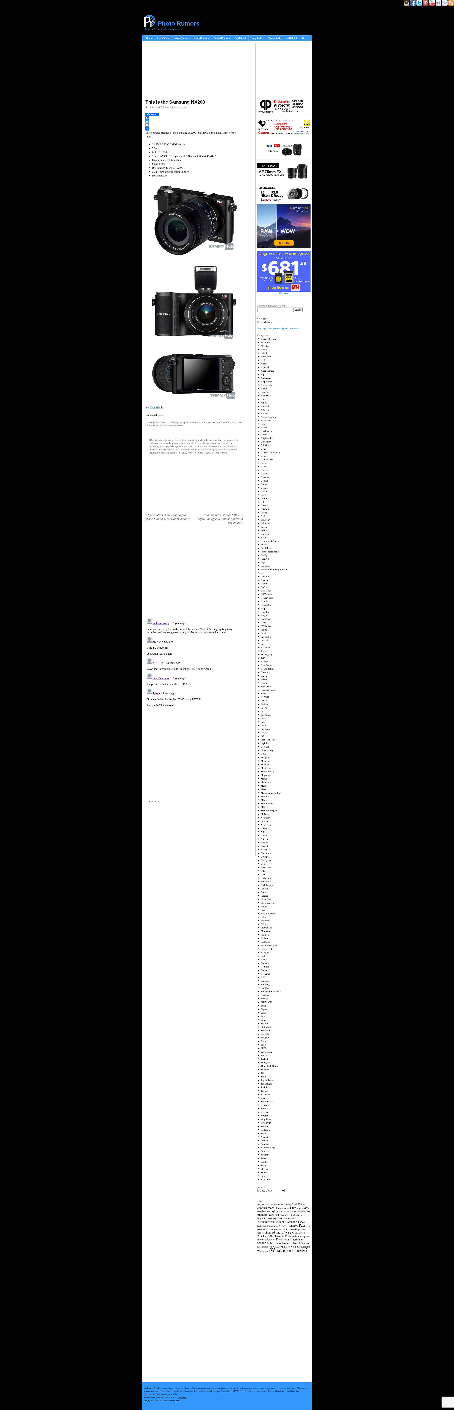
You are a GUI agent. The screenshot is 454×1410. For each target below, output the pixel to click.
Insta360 (265, 640)
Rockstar (265, 963)
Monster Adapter (269, 810)
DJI (262, 502)
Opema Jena (266, 867)
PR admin (153, 107)
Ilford (263, 633)
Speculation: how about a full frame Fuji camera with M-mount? (167, 517)
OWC (263, 874)
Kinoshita (265, 672)
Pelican (264, 888)
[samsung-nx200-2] (194, 219)
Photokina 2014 (265, 1236)
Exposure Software (270, 541)
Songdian (265, 1034)
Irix (262, 643)
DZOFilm (265, 519)
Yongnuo (265, 1154)
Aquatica (265, 392)
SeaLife (264, 998)
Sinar (263, 1012)
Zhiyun (264, 1168)
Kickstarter (264, 1221)
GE (262, 572)
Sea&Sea (265, 995)
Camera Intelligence (270, 452)
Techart (264, 1058)
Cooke (264, 484)
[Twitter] (194, 121)
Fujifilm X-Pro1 (296, 1215)
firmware (283, 1215)
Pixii (263, 909)
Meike (264, 778)
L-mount (278, 1222)
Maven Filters (267, 771)
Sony (263, 1044)
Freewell (265, 558)
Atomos (264, 413)
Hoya (263, 622)
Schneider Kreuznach (271, 991)
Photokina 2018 (297, 1236)
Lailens (264, 704)
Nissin (264, 835)
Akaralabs (265, 367)
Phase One (266, 899)
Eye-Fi (264, 544)
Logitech (265, 746)
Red (263, 956)
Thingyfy (265, 1062)
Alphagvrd (266, 377)
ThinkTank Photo (269, 1066)
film (308, 1211)
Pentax (264, 892)
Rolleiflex (265, 973)
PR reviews (266, 931)
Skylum (264, 1023)
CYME (264, 491)
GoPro (264, 587)
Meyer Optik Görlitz (270, 792)
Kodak (264, 679)
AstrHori (265, 409)
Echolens (265, 523)
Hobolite (265, 611)
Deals (263, 494)
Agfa (263, 360)
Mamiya (265, 760)
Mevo (264, 789)
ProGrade (265, 941)
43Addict (292, 38)
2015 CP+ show (272, 1204)
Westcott (265, 1126)
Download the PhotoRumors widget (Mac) (161, 1394)
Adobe (264, 349)
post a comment (175, 425)
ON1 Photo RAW (290, 1225)
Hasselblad (266, 604)
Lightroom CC (263, 1225)
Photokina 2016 (282, 1236)
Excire (264, 537)
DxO (263, 516)
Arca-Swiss (266, 395)
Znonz (264, 1172)
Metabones (266, 782)
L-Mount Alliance (295, 1222)
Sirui (263, 1016)
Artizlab (265, 402)
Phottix (264, 906)
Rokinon (265, 966)
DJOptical (265, 505)
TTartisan (265, 1094)
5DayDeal (261, 1204)
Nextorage (266, 824)
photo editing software (278, 1232)
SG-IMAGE (266, 1002)
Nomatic (265, 846)
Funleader (265, 565)
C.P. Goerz (266, 445)
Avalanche (266, 420)
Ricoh (264, 959)
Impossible (266, 636)
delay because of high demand (270, 1211)
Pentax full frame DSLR (277, 1229)
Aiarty (264, 363)
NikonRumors (182, 38)
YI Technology (268, 1147)
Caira (263, 448)
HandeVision (267, 597)
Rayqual (265, 952)
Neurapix (265, 821)
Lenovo (264, 725)
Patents (304, 1225)
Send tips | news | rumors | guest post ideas (278, 328)
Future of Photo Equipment (274, 569)
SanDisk (265, 987)
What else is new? (289, 1249)
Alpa (263, 374)
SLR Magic (266, 1027)
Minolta (265, 796)
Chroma (264, 473)
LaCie (264, 700)
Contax (264, 480)
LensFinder (163, 38)
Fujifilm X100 (264, 1218)
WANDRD (266, 1122)
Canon (264, 455)
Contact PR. (182, 1397)
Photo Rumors (179, 23)
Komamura (266, 686)
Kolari (264, 682)
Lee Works (266, 714)
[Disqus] (194, 661)
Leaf (263, 711)
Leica (263, 718)
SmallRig (265, 1030)
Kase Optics (266, 665)
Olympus (265, 856)
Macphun (265, 757)
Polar (263, 917)
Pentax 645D (262, 1229)
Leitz (263, 721)
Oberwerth (266, 853)
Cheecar (265, 470)
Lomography (267, 750)
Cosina (264, 487)
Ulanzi (264, 1097)
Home (149, 38)
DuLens (264, 512)
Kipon (264, 675)
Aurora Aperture (268, 416)
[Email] (194, 125)
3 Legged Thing (268, 338)
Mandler (265, 764)
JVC (263, 658)
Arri (263, 399)
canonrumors (265, 1208)
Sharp (263, 1005)
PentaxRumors (222, 38)
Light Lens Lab (268, 739)
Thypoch (265, 1069)
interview (291, 1218)
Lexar (263, 732)
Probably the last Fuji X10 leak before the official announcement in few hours (220, 519)
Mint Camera (267, 803)
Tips (304, 38)
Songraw (265, 1037)
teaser (261, 1242)
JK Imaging (266, 654)
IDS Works (266, 626)
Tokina (264, 1076)
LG (262, 736)
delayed (286, 1211)
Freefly (264, 555)
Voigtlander (266, 1119)
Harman (264, 601)
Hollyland (266, 619)
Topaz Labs (266, 1083)
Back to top (154, 801)
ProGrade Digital (269, 945)
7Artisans (265, 342)
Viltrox (264, 1108)
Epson (264, 526)
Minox (264, 799)
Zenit (263, 1165)
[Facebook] (194, 118)
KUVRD (265, 697)
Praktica (265, 934)
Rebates (271, 1239)
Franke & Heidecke (270, 551)
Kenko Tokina (268, 668)
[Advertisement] (194, 71)
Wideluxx (265, 1129)
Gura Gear (265, 590)
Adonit (264, 353)
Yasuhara (265, 1144)
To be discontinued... (279, 1243)
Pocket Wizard (268, 913)
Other (263, 870)
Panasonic (266, 881)
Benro (264, 427)
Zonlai (264, 1175)
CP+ (307, 1208)
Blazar (264, 434)
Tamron (264, 1055)
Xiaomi (264, 1136)
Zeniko (264, 1161)
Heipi (263, 608)
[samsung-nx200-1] (194, 372)
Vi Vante (265, 1105)
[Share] (194, 129)
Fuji (263, 562)
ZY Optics (266, 1179)
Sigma (264, 1009)
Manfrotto (266, 768)
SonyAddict (257, 38)
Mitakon (265, 807)
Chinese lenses (282, 1208)
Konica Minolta (268, 690)
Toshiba (264, 1087)
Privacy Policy (226, 1391)
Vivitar (264, 1115)
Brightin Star (267, 438)
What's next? (263, 1251)
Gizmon (264, 580)
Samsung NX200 (198, 422)
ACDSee (265, 345)
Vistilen (264, 1112)
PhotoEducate (267, 902)
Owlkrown (266, 878)
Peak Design (267, 885)
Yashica (264, 1140)
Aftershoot (266, 356)
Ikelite (264, 629)
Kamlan (264, 661)
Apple (264, 388)
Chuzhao (265, 477)
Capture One (267, 459)
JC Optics (265, 647)
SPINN (264, 1048)
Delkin (264, 498)
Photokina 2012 (298, 1232)
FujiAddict (240, 38)
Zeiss (263, 1158)
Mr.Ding (265, 814)
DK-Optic (265, 509)
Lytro (263, 753)
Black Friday (298, 1204)
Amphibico (266, 381)
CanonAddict (275, 38)
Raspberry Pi (267, 948)
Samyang (265, 984)
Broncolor (266, 441)
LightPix (265, 743)
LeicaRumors (201, 38)
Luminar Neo (276, 1225)
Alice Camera (267, 370)
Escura (264, 530)
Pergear (264, 895)
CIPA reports (297, 1208)
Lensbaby (265, 729)
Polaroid (265, 920)
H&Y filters (266, 594)
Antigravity (266, 384)
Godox (264, 583)
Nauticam (265, 817)
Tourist (264, 1090)
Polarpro (265, 924)
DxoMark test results (298, 1211)
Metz (263, 785)
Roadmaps (282, 1239)
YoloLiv (265, 1151)
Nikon (264, 828)
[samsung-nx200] (194, 301)
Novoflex (265, 849)
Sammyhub (156, 407)
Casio (263, 463)
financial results (267, 1214)
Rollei (264, 970)
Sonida (264, 1041)
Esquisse (265, 533)
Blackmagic (266, 431)
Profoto (264, 938)
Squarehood (266, 1051)
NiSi (263, 831)
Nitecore (265, 839)
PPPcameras (266, 927)
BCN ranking (284, 1204)
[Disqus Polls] (194, 572)
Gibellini (265, 576)
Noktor (264, 842)
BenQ (263, 423)
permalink (226, 422)
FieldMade (266, 548)
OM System (266, 860)
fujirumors (279, 1218)
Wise (263, 1133)
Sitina (264, 1019)
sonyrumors (296, 1239)
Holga (264, 615)
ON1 (263, 863)
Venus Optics (267, 1101)
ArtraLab (265, 406)
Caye (263, 466)
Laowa (264, 707)
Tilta (263, 1073)
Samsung (173, 422)
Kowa (263, 693)
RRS (263, 977)
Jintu (263, 651)
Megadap (265, 775)
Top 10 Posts (267, 1080)
